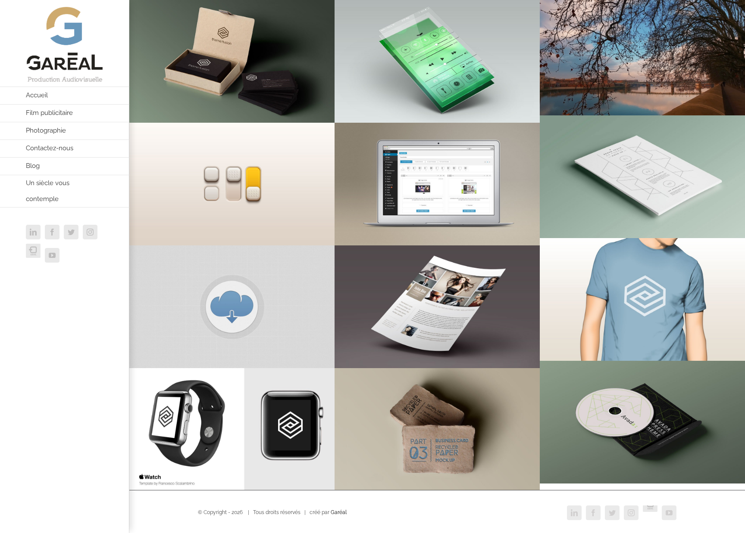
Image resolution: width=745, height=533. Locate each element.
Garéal (339, 512)
